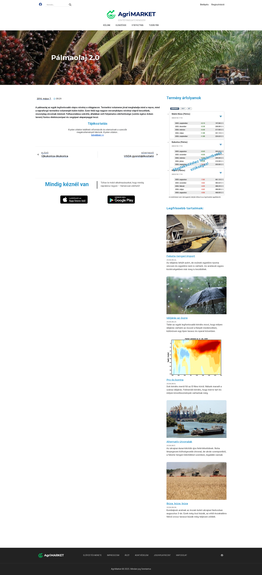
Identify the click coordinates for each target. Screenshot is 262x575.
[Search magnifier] (70, 5)
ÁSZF (127, 555)
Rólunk (106, 25)
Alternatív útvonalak (179, 441)
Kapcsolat (181, 555)
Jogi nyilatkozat (162, 555)
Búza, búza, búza (177, 503)
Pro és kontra (174, 379)
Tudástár (154, 25)
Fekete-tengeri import (180, 256)
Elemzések (121, 25)
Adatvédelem (141, 555)
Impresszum (113, 555)
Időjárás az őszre (177, 318)
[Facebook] (40, 4)
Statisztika (137, 25)
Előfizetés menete (92, 555)
